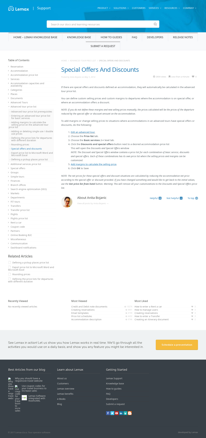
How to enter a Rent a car (148, 306)
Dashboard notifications (23, 247)
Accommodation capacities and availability (27, 84)
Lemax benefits (65, 393)
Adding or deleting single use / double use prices (32, 132)
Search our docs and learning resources (75, 24)
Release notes (183, 37)
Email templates (80, 312)
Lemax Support (114, 378)
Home (64, 60)
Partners (15, 230)
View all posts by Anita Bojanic (92, 203)
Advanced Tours (19, 102)
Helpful (154, 198)
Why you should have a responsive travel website (28, 379)
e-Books (61, 398)
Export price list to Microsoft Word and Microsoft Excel (32, 154)
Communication (19, 243)
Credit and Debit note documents (89, 306)
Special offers (18, 168)
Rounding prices (20, 144)
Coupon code (18, 226)
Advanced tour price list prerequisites (31, 111)
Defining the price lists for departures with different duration (31, 139)
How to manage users (146, 309)
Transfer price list (20, 210)
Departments (18, 197)
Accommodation (19, 70)
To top (191, 198)
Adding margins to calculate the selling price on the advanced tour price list (28, 125)
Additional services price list (26, 164)
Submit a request (103, 46)
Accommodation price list (24, 74)
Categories (16, 89)
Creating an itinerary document (152, 319)
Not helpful (173, 198)
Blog (59, 404)
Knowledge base (79, 37)
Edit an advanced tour (82, 132)
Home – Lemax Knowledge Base (35, 37)
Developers (155, 37)
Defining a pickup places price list (29, 159)
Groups (15, 172)
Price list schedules (81, 316)
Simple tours (17, 176)
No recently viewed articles (22, 306)
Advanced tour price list (83, 60)
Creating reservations (83, 309)
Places (14, 94)
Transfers (16, 205)
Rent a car (16, 222)
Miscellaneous (18, 239)
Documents (17, 98)
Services (15, 79)
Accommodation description (86, 319)
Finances (15, 180)
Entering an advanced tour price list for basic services (30, 117)
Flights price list (19, 218)
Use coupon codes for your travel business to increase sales (34, 388)
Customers (138, 7)
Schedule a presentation (177, 345)
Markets (15, 193)
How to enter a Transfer (147, 316)
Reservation (17, 66)
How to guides (111, 37)
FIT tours (15, 201)
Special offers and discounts (26, 148)
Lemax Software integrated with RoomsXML (37, 398)
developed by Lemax (188, 432)
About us (62, 378)
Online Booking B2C (21, 235)
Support (44, 7)
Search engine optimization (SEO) (29, 189)
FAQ (134, 37)
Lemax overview (65, 388)
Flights (14, 214)
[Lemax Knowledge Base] (18, 8)
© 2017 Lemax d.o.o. (18, 432)
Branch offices (18, 184)
